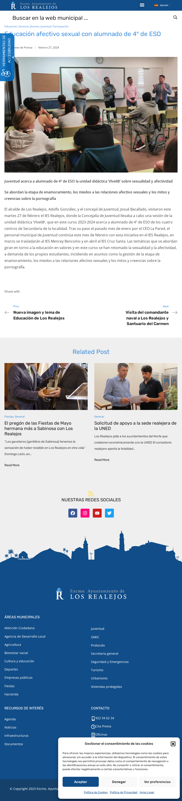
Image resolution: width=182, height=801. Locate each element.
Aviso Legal (147, 792)
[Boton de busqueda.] (175, 17)
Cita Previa (103, 726)
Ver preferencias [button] (157, 782)
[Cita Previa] (93, 727)
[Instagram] (85, 513)
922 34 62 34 (104, 718)
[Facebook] (72, 513)
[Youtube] (97, 513)
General (23, 26)
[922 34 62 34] (93, 718)
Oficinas (101, 734)
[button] (173, 744)
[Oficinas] (93, 735)
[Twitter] (109, 513)
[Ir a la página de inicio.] (34, 5)
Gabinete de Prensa (20, 47)
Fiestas (9, 416)
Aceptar (80, 782)
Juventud (46, 26)
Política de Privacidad (123, 792)
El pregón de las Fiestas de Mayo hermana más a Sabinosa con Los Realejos (38, 428)
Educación (10, 26)
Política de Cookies (96, 792)
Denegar (119, 782)
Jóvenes (34, 26)
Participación (61, 26)
